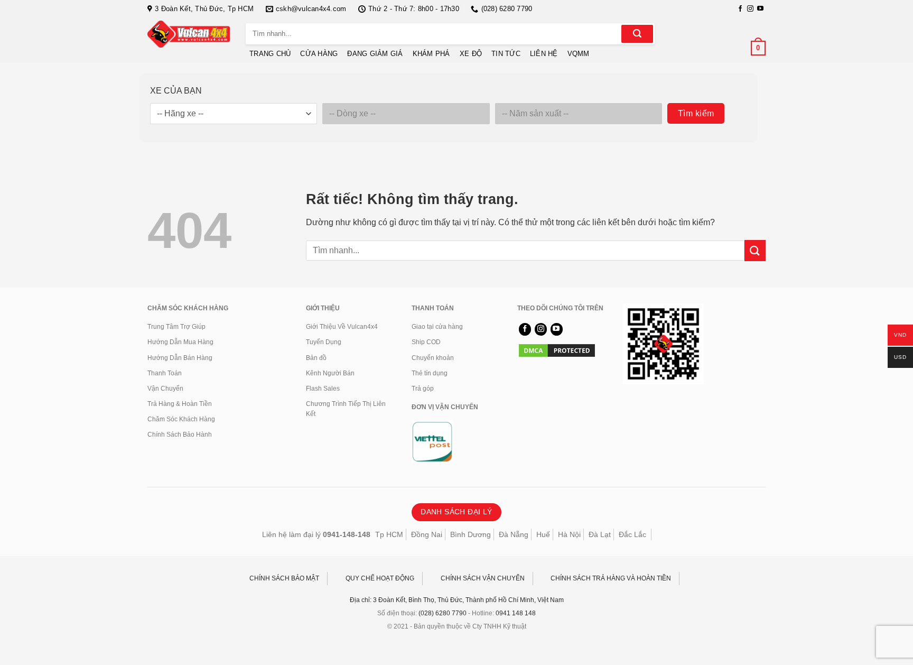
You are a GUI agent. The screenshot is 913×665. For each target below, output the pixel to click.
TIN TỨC (505, 54)
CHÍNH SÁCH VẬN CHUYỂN (483, 578)
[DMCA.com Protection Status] (557, 350)
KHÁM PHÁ (431, 54)
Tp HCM (389, 534)
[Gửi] (637, 34)
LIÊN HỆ (544, 54)
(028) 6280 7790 (442, 613)
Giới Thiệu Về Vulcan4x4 (342, 326)
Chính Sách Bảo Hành (179, 434)
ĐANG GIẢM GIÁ (375, 54)
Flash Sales (323, 388)
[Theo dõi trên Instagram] (750, 9)
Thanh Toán (164, 373)
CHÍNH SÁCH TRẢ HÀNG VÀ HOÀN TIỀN (611, 578)
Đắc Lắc (632, 534)
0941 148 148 (516, 613)
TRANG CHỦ (270, 54)
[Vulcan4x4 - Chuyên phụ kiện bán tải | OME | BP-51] (188, 34)
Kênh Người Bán (330, 373)
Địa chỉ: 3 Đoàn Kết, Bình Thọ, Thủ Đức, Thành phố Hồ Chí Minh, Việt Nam (457, 600)
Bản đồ (316, 358)
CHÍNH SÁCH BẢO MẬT (284, 578)
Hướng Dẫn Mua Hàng (180, 342)
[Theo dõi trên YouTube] (760, 9)
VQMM (578, 54)
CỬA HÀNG (319, 54)
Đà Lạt (600, 534)
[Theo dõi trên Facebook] (740, 9)
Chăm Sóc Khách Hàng (181, 419)
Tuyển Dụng (323, 342)
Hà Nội (569, 534)
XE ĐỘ (471, 54)
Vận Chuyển (165, 388)
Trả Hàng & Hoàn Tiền (179, 404)
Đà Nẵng (513, 534)
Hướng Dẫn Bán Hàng (179, 358)
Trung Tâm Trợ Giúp (176, 326)
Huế (543, 534)
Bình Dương (470, 534)
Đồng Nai (426, 534)
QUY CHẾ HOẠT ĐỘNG (380, 578)
